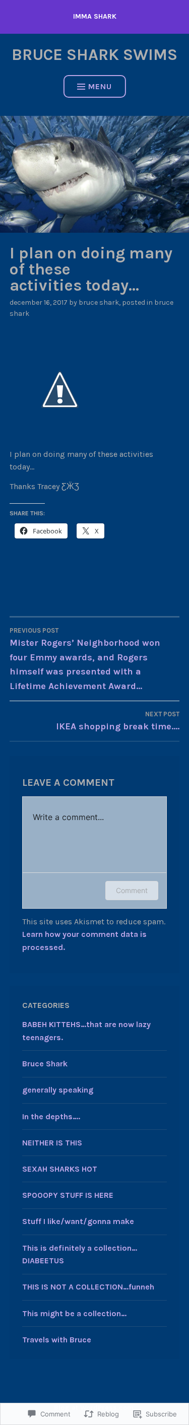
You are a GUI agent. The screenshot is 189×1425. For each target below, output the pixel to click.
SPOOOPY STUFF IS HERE (67, 1195)
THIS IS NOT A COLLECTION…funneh (88, 1287)
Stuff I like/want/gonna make (78, 1221)
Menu (100, 86)
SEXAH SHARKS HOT (59, 1169)
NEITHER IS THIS (52, 1142)
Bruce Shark (99, 302)
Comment (132, 890)
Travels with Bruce (56, 1339)
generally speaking (57, 1090)
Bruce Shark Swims (94, 54)
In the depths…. (51, 1116)
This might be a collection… (74, 1313)
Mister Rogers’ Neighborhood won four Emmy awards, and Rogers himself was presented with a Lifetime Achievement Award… (85, 659)
